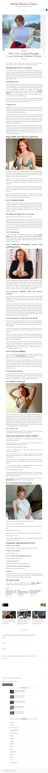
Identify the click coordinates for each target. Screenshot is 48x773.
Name (4, 637)
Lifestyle (12, 743)
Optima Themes (12, 770)
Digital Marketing (14, 730)
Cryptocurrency (14, 727)
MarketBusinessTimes (24, 4)
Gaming (12, 738)
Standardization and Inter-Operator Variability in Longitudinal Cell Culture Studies (20, 707)
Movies (11, 746)
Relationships (13, 751)
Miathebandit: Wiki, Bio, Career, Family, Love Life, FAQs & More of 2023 (38, 621)
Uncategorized (13, 762)
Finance (12, 735)
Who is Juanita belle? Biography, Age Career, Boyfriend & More (35, 591)
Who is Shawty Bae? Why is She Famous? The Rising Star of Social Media (9, 621)
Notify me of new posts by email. (9, 681)
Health (11, 741)
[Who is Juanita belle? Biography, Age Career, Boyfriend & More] (43, 604)
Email (3, 643)
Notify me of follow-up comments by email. (12, 677)
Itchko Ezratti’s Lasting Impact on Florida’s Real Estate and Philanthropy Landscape (19, 712)
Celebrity (12, 725)
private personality (20, 355)
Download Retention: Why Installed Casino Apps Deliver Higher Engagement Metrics (20, 702)
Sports (11, 757)
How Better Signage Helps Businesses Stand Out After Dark (20, 691)
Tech (11, 759)
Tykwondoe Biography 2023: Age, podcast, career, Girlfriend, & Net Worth (23, 621)
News (11, 749)
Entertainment (13, 733)
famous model (35, 583)
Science (12, 754)
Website (4, 648)
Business (12, 722)
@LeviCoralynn (10, 479)
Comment (5, 658)
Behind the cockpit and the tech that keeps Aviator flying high (20, 696)
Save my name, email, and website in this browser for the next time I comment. (19, 656)
